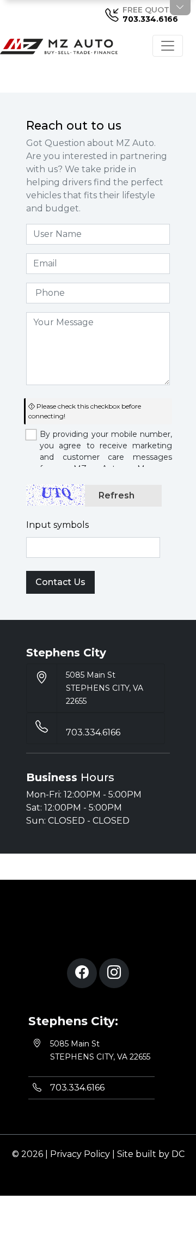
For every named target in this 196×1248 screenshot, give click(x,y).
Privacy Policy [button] (80, 1154)
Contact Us (60, 582)
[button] (82, 973)
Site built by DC (151, 1154)
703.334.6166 (150, 19)
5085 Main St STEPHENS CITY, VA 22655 (104, 688)
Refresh (116, 495)
